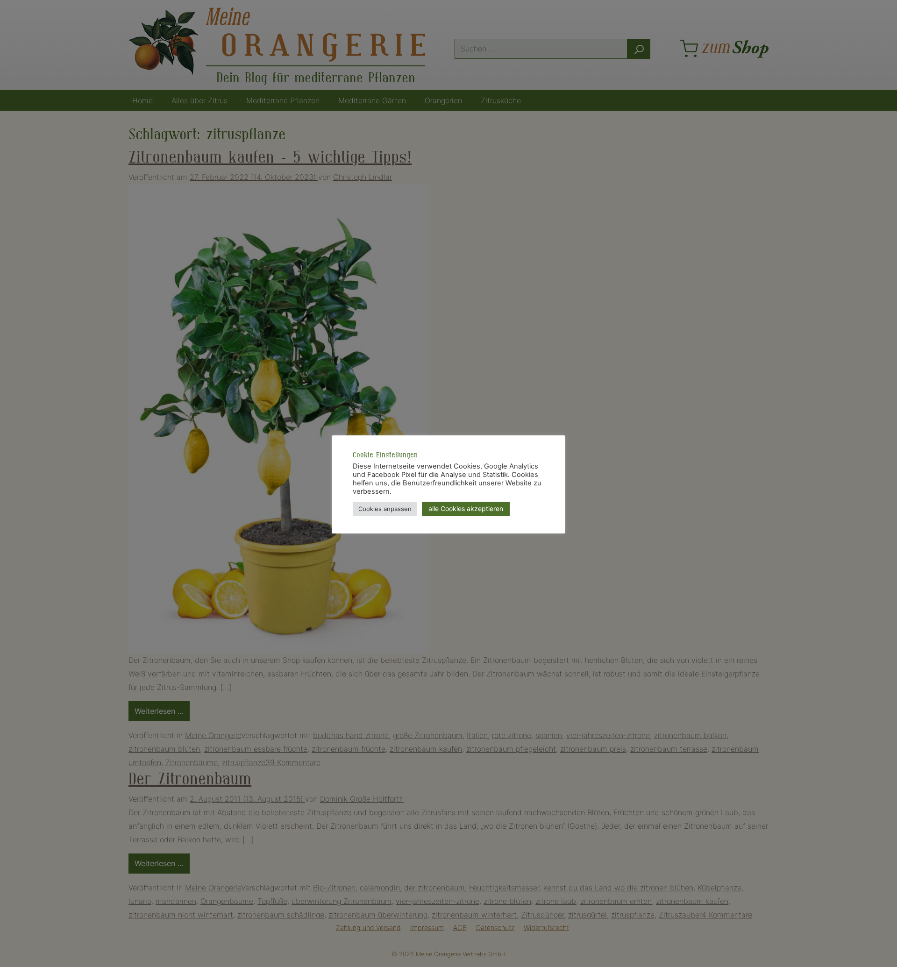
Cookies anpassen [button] (385, 508)
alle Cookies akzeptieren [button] (465, 508)
